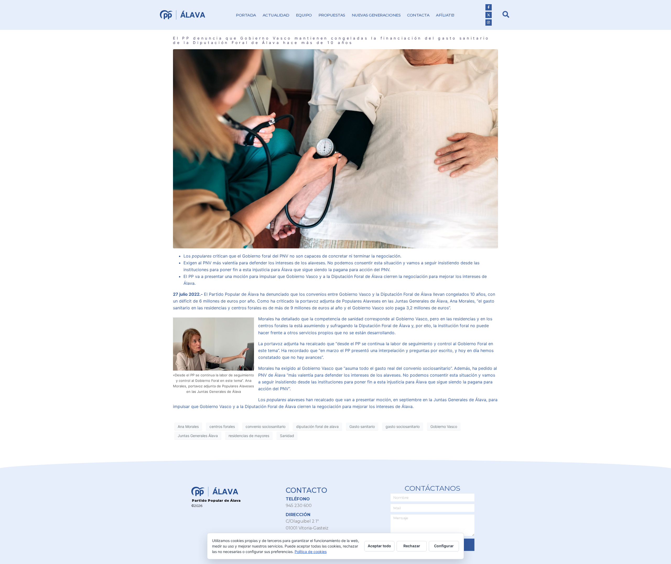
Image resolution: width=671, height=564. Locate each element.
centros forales (222, 426)
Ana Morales (188, 426)
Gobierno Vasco (443, 426)
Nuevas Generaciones (376, 15)
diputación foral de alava (317, 426)
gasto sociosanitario (403, 426)
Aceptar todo (379, 546)
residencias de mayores (249, 435)
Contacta (418, 15)
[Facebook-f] (488, 7)
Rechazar (411, 546)
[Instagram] (488, 22)
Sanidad (287, 435)
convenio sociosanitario (265, 426)
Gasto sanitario (362, 426)
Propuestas (331, 15)
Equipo (304, 15)
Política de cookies (311, 551)
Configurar (444, 546)
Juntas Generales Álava (198, 435)
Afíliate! (445, 15)
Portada (246, 15)
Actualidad (276, 15)
